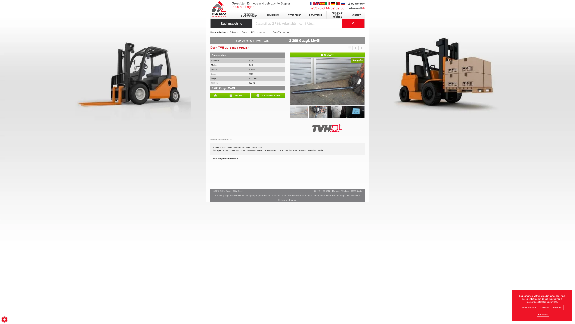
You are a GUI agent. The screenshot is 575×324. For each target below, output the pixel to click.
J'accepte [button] (544, 307)
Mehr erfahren (529, 307)
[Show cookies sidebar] (4, 319)
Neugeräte (273, 15)
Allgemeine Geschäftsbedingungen (240, 195)
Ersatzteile (316, 15)
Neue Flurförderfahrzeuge (300, 195)
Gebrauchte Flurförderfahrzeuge (329, 195)
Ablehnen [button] (557, 307)
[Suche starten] (353, 23)
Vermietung (294, 15)
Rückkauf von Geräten (337, 15)
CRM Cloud (238, 191)
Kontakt (356, 15)
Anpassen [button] (543, 314)
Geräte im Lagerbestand (249, 15)
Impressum (264, 195)
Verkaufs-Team (279, 195)
